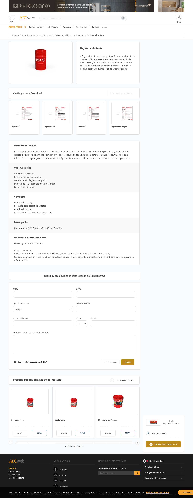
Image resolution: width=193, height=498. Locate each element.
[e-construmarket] (153, 460)
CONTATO (20, 433)
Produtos (82, 35)
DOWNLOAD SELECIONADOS (122, 93)
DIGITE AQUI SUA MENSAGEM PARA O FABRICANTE (31, 333)
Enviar (128, 362)
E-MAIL (78, 289)
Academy (67, 27)
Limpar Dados (110, 362)
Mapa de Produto (16, 478)
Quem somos (14, 471)
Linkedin (62, 480)
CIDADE (93, 318)
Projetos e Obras (152, 467)
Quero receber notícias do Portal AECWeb (33, 362)
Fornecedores (81, 27)
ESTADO (79, 318)
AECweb (15, 35)
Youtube (62, 475)
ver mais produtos (125, 380)
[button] (11, 443)
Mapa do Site (14, 474)
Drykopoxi (60, 420)
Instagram (63, 486)
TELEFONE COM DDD (20, 318)
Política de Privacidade (157, 492)
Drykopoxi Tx (17, 420)
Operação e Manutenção (155, 478)
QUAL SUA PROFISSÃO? (21, 303)
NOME (15, 289)
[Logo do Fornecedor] (153, 422)
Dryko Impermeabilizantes (63, 35)
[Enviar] (137, 473)
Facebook (63, 469)
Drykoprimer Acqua (107, 420)
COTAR (39, 433)
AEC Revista (53, 27)
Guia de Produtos (35, 27)
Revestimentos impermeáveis (35, 35)
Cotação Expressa (99, 27)
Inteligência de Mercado (155, 472)
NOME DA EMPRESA (83, 303)
